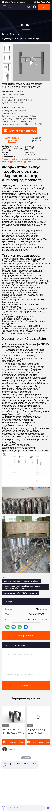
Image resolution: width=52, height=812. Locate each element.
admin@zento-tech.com (15, 2)
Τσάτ (44, 7)
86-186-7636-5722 (42, 2)
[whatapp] (20, 627)
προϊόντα (13, 34)
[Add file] (3, 808)
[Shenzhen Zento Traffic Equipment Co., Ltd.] (13, 7)
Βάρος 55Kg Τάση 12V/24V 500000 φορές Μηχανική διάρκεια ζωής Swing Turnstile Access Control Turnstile (13, 732)
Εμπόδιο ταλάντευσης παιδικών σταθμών (21, 581)
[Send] (48, 808)
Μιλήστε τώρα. (26, 635)
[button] (8, 80)
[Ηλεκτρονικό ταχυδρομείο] (26, 627)
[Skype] (13, 627)
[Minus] (48, 749)
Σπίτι (4, 34)
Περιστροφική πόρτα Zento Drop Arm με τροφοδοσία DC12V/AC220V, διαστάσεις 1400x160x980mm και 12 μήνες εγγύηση (38, 732)
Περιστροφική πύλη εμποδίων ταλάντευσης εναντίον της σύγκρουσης (22, 587)
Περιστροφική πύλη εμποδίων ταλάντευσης (20, 39)
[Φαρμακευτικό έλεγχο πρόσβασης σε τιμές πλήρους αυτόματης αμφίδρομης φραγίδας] (31, 62)
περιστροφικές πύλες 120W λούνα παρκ (21, 593)
